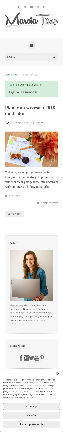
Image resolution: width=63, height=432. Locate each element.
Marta (41, 122)
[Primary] (31, 45)
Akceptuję (31, 406)
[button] (58, 373)
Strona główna (11, 75)
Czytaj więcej (14, 214)
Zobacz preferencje (31, 424)
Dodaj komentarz (49, 203)
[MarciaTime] (21, 357)
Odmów (31, 415)
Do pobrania (14, 196)
